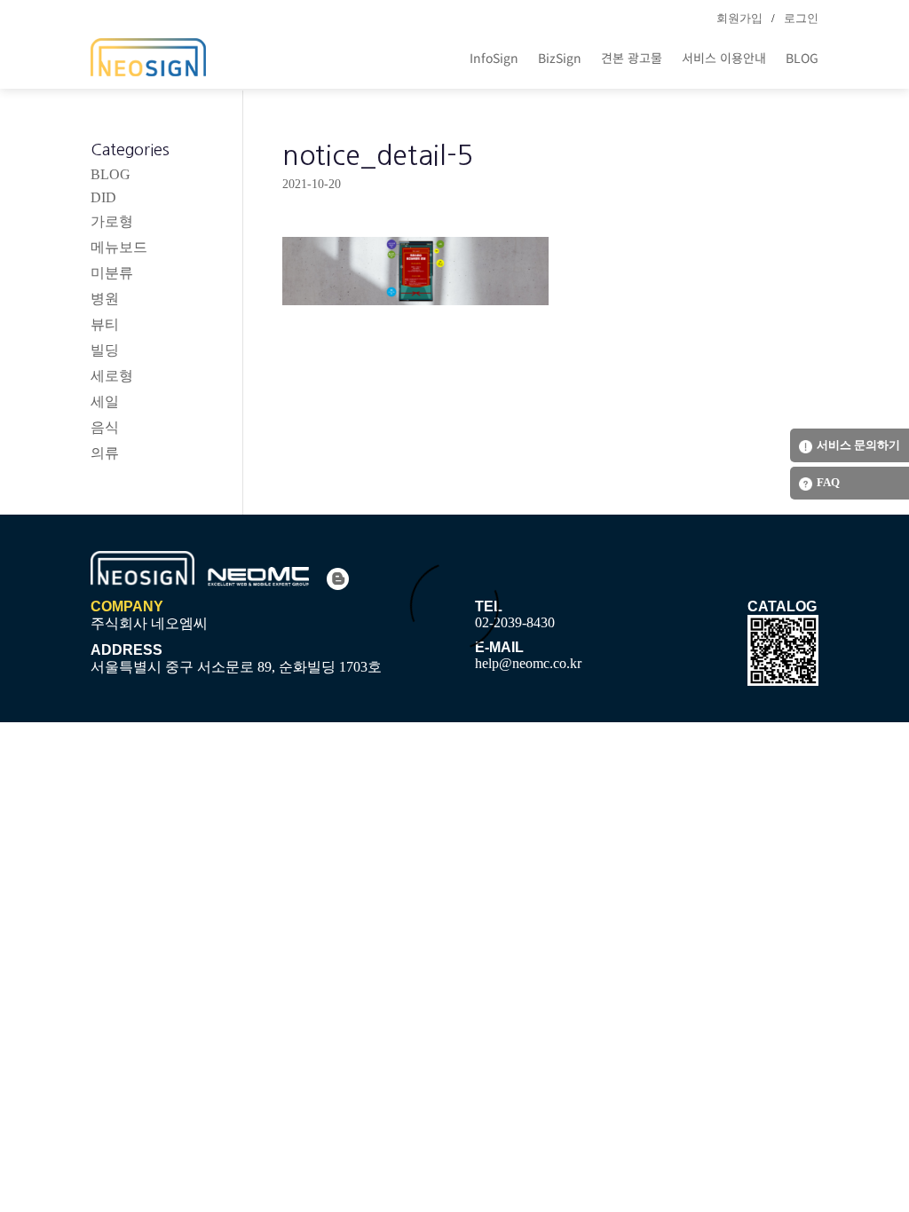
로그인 (801, 18)
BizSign (559, 58)
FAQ (828, 482)
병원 (105, 298)
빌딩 (105, 350)
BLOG (802, 58)
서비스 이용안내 (724, 58)
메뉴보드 (119, 247)
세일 (105, 401)
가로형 (112, 221)
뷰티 (105, 324)
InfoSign (494, 58)
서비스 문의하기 (858, 445)
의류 (105, 452)
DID (103, 197)
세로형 (112, 375)
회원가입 (739, 18)
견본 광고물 (631, 58)
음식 (105, 427)
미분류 (112, 272)
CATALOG (782, 606)
